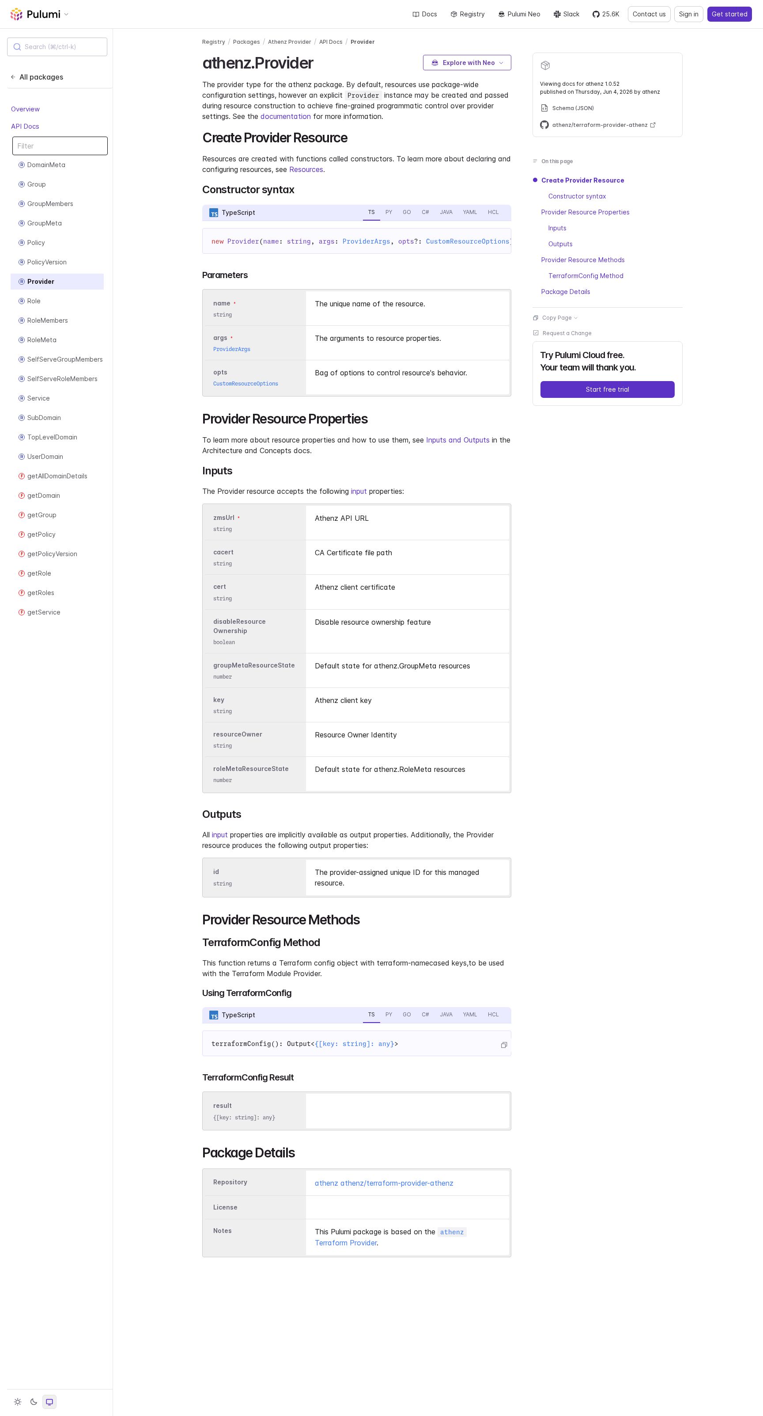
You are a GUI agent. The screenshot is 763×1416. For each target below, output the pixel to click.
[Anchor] (321, 61)
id (216, 872)
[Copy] (504, 1045)
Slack (571, 14)
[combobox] (57, 47)
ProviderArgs (366, 241)
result (222, 1106)
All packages (41, 77)
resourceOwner (237, 734)
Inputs (557, 228)
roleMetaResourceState (251, 768)
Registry (472, 14)
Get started (730, 14)
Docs (429, 14)
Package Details (565, 291)
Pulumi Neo (524, 14)
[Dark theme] (33, 1402)
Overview (25, 109)
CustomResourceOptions (468, 241)
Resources (306, 169)
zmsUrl (223, 517)
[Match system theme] (49, 1402)
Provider (363, 41)
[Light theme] (18, 1402)
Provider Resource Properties (585, 212)
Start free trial (607, 389)
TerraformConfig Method (585, 275)
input (359, 491)
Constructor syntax (577, 196)
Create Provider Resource (582, 180)
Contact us (649, 14)
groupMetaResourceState (254, 665)
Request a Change (567, 333)
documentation (286, 116)
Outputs (560, 244)
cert (219, 587)
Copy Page (557, 317)
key (218, 699)
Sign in (689, 14)
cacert (223, 552)
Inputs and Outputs (458, 439)
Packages (246, 41)
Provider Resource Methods (583, 259)
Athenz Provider (289, 41)
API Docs (25, 126)
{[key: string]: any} (354, 1043)
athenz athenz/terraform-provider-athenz (384, 1183)
